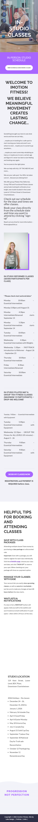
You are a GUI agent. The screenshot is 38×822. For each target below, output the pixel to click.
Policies (18, 819)
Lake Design (10, 819)
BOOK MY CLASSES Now (19, 474)
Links (25, 819)
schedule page (15, 561)
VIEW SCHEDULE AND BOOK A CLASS (19, 68)
